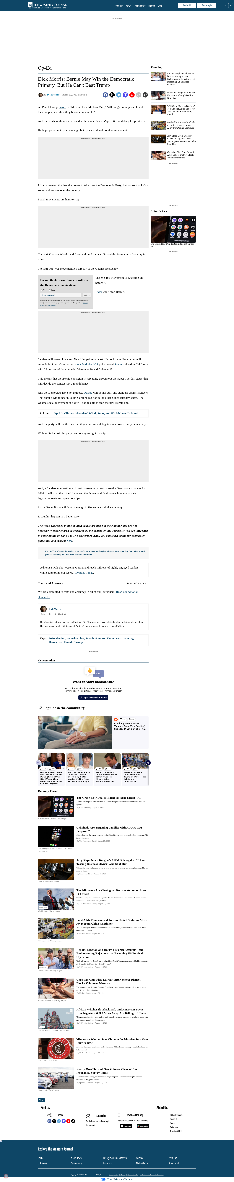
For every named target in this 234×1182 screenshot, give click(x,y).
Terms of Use (51, 305)
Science (139, 1158)
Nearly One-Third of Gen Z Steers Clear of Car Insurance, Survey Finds (106, 1070)
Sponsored (174, 1163)
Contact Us (173, 1119)
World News (76, 1158)
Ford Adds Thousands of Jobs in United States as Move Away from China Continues (181, 125)
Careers (172, 1123)
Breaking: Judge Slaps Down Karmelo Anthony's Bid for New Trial (181, 95)
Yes (45, 290)
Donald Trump (73, 642)
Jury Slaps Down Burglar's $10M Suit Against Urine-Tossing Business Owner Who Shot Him (181, 140)
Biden (99, 292)
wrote (62, 107)
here (69, 540)
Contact (62, 614)
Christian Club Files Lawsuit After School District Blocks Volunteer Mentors (180, 155)
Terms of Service (133, 1175)
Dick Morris (55, 609)
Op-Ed (45, 68)
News (128, 5)
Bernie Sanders (95, 638)
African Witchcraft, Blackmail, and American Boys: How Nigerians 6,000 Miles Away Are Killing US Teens (111, 1011)
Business (107, 1163)
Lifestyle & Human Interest (115, 1158)
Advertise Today (83, 572)
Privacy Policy (113, 1175)
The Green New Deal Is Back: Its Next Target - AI (108, 797)
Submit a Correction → (137, 583)
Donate (151, 5)
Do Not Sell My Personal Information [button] (152, 1175)
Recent (52, 614)
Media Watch (142, 1163)
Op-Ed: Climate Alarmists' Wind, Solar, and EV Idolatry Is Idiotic (96, 413)
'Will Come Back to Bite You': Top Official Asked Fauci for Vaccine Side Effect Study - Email (181, 110)
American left (75, 638)
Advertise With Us (176, 1131)
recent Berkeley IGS (86, 364)
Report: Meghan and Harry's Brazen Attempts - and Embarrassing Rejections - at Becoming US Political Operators (181, 79)
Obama (88, 392)
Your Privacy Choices (120, 1179)
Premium (119, 5)
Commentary (140, 5)
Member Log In (207, 5)
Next (41, 1100)
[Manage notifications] (6, 1176)
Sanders (119, 364)
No (53, 290)
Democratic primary (120, 638)
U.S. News (42, 1163)
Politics (41, 1158)
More (44, 614)
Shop (160, 5)
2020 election (57, 638)
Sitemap (123, 1175)
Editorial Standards (176, 1115)
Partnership (174, 1127)
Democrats (56, 642)
